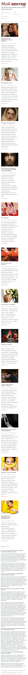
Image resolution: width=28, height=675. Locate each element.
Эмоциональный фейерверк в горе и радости (6, 40)
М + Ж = (2, 14)
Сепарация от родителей (8, 123)
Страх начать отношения (8, 304)
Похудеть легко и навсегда (8, 472)
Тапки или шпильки (6, 344)
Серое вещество (4, 16)
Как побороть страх (6, 82)
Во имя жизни (5, 217)
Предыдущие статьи (5, 546)
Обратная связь (16, 14)
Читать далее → (4, 63)
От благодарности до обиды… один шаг (7, 385)
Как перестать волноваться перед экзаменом (8, 430)
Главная (14, 12)
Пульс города (3, 18)
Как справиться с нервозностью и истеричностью (6, 517)
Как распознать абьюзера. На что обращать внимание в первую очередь (8, 169)
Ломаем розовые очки (5, 12)
